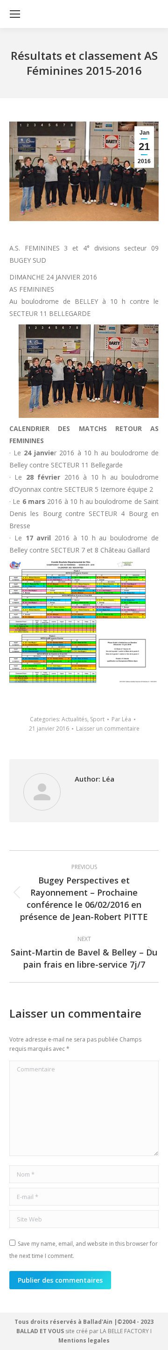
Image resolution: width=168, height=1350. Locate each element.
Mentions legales (84, 1340)
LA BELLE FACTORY (124, 1331)
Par (121, 719)
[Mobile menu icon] (15, 14)
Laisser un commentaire (108, 728)
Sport (97, 719)
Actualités (74, 719)
